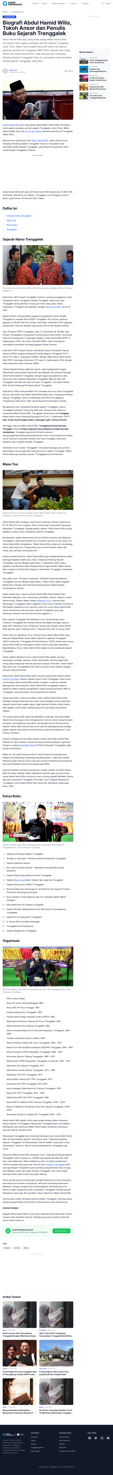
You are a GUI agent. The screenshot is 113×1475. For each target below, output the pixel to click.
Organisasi (12, 229)
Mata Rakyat (35, 1451)
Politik (33, 1440)
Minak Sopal (19, 880)
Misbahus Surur (44, 600)
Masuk (107, 3)
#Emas (26, 1248)
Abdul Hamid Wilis (11, 125)
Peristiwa (34, 1437)
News (44, 3)
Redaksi (62, 1444)
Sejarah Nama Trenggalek (19, 215)
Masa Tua (11, 220)
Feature (34, 1444)
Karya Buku (12, 225)
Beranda (35, 3)
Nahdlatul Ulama (28, 745)
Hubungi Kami (64, 1440)
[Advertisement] (38, 172)
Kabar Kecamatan (58, 3)
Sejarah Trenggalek (55, 1164)
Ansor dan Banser (33, 131)
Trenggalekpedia (17, 12)
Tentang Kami (64, 1437)
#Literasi (17, 1248)
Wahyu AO (13, 70)
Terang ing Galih (53, 307)
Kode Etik (62, 1447)
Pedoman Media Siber (67, 1451)
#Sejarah (7, 1248)
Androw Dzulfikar (11, 679)
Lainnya (73, 3)
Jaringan (85, 3)
